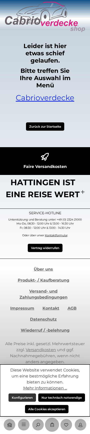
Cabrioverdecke (45, 97)
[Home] (10, 425)
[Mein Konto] (80, 425)
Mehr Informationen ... (45, 388)
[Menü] (24, 425)
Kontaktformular (56, 235)
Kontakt (50, 308)
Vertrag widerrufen (45, 248)
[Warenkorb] (52, 424)
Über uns (43, 269)
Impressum (22, 308)
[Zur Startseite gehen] (45, 17)
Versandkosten (41, 349)
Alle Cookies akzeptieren (46, 409)
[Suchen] (38, 425)
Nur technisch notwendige (62, 397)
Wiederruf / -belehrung (45, 330)
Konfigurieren (22, 397)
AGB (72, 308)
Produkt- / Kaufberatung (43, 280)
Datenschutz (43, 319)
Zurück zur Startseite (45, 126)
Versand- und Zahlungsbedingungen (44, 294)
